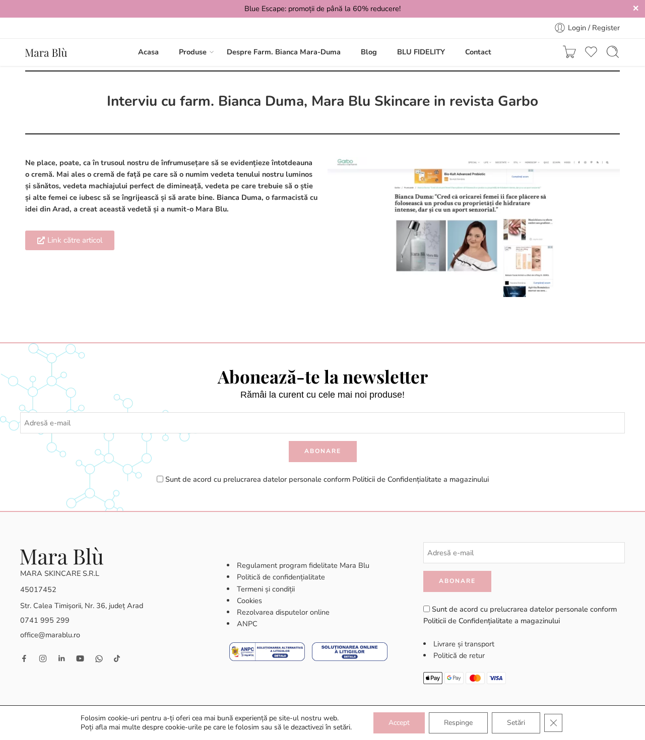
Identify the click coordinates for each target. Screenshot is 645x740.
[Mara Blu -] (46, 51)
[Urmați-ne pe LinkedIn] (61, 658)
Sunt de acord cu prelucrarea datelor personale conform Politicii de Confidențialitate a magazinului (327, 479)
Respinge (458, 722)
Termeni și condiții (266, 589)
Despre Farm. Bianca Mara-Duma (284, 52)
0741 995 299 (45, 620)
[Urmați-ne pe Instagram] (42, 658)
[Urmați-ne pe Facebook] (24, 658)
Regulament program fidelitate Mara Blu (303, 565)
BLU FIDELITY (421, 52)
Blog (369, 52)
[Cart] (569, 52)
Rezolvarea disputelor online (283, 612)
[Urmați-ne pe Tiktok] (116, 658)
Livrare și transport (463, 644)
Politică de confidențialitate (281, 577)
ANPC (247, 624)
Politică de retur (459, 655)
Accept (399, 722)
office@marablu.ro (50, 635)
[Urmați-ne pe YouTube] (80, 658)
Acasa (148, 52)
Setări (516, 722)
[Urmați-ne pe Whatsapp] (99, 658)
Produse (193, 52)
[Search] (613, 52)
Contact (478, 52)
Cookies (249, 601)
